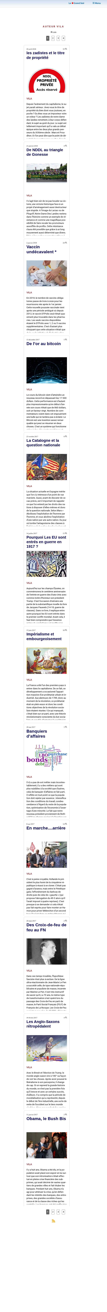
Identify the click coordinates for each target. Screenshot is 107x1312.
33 (64, 49)
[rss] (53, 1221)
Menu (97, 3)
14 (64, 824)
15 (64, 533)
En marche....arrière (46, 828)
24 (64, 243)
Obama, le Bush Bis (46, 1118)
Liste (54, 32)
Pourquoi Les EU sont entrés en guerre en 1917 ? (46, 542)
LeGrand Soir (76, 3)
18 (64, 630)
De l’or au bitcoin (43, 343)
